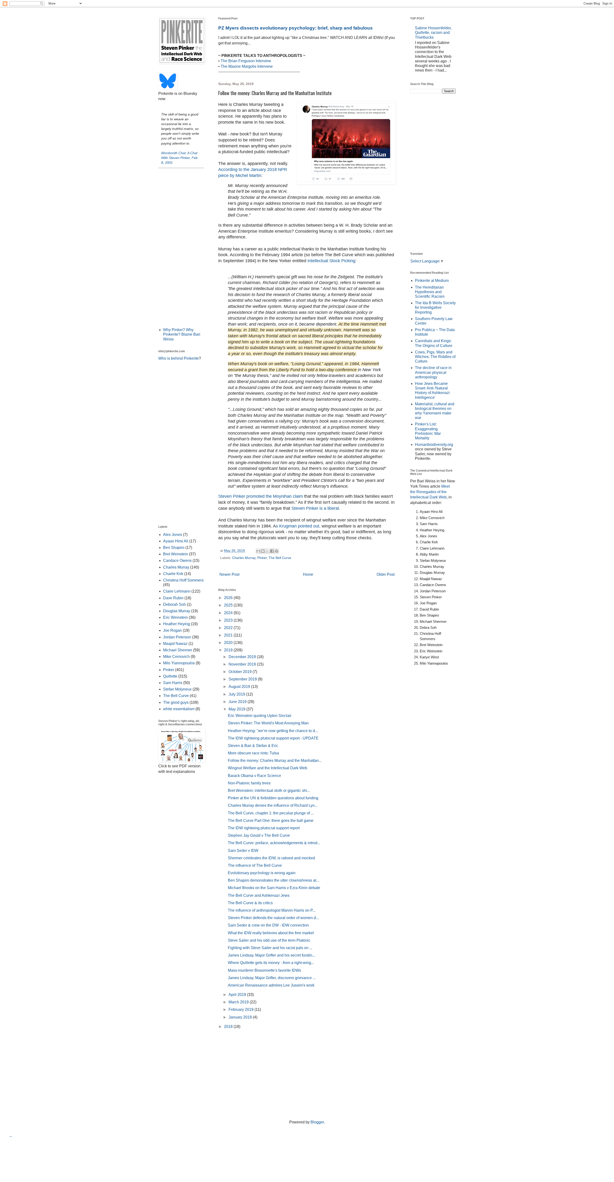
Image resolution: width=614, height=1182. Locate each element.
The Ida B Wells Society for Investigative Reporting (435, 307)
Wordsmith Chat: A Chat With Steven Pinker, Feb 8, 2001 (179, 157)
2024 (229, 613)
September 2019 (243, 679)
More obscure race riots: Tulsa (253, 753)
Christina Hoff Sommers (183, 580)
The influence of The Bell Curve (255, 865)
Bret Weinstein (175, 554)
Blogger (317, 1122)
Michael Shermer (177, 650)
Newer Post (229, 574)
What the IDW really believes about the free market (271, 933)
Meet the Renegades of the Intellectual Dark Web (430, 491)
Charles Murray (243, 558)
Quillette (170, 676)
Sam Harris (172, 683)
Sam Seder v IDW (243, 851)
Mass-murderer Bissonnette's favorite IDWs (264, 970)
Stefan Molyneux (177, 689)
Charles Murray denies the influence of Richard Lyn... (273, 805)
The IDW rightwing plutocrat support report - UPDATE (273, 738)
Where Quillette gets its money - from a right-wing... (271, 963)
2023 (229, 620)
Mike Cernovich (176, 657)
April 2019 (238, 995)
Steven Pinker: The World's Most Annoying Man (268, 723)
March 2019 (239, 1002)
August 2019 (240, 687)
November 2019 (243, 664)
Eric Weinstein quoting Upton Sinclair (259, 716)
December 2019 (243, 657)
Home (308, 574)
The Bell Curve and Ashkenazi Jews (258, 895)
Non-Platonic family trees (249, 783)
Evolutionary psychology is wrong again (261, 873)
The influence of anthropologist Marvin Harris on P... (271, 910)
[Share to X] (267, 551)
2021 (229, 635)
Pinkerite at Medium (432, 281)
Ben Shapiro (173, 548)
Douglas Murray (176, 611)
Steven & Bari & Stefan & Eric (253, 746)
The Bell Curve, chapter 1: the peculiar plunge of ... (271, 813)
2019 (229, 650)
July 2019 (237, 694)
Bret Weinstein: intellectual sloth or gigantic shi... (269, 790)
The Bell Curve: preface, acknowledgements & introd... (274, 843)
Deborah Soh (174, 604)
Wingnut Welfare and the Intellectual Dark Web (267, 768)
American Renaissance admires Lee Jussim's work (271, 985)
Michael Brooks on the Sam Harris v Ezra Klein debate (274, 888)
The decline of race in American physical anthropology (433, 372)
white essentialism (179, 709)
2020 (229, 643)
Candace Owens (177, 560)
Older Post (386, 574)
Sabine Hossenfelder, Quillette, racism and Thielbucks (433, 32)
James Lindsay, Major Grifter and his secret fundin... (271, 955)
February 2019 (241, 1009)
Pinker (262, 558)
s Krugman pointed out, (298, 526)
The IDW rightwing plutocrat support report (264, 828)
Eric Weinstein (175, 617)
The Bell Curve (280, 558)
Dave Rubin (173, 598)
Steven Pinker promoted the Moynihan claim (260, 496)
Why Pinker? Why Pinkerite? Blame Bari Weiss (181, 334)
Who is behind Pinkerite (178, 358)
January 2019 (241, 1017)
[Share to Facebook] (272, 551)
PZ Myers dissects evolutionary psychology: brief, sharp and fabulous (295, 27)
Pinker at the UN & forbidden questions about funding (273, 798)
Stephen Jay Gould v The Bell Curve (259, 835)
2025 (229, 605)
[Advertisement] (181, 247)
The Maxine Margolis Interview (247, 66)
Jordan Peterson (177, 637)
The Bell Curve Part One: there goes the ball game (270, 820)
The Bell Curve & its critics (250, 903)
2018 (229, 1026)
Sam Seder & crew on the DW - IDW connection (268, 925)
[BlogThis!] (262, 551)
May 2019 (237, 709)
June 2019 (238, 702)
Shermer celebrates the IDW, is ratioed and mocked (271, 858)
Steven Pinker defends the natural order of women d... (273, 918)
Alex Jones (172, 535)
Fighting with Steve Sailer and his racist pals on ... (270, 948)
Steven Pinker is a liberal (315, 508)
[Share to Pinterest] (276, 551)
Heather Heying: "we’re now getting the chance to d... (273, 731)
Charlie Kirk (173, 574)
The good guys (176, 702)
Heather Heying (176, 624)
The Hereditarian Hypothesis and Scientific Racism (429, 291)
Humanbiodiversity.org (434, 444)
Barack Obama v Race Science (254, 776)
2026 (229, 598)
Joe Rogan (172, 630)
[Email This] (258, 551)
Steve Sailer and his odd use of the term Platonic (269, 940)
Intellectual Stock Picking (330, 260)
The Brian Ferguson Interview (246, 61)
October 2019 (241, 672)
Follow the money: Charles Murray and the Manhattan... (275, 760)
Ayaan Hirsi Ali (175, 541)
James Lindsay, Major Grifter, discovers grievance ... (272, 978)
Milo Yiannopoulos (179, 663)
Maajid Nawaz (175, 644)
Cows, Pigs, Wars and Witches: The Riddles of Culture (435, 356)
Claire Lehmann (176, 591)
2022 (229, 628)
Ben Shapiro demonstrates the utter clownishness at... (273, 880)
